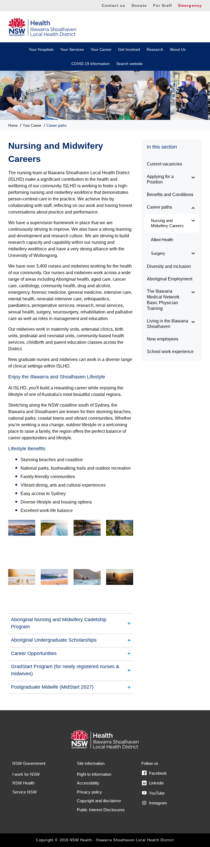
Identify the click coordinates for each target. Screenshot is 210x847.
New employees (162, 339)
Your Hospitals (41, 49)
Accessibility (88, 783)
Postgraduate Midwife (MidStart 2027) (52, 687)
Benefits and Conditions (170, 194)
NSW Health (23, 783)
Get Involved (129, 49)
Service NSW (24, 792)
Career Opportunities (34, 653)
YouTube (156, 793)
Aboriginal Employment (169, 279)
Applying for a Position (160, 179)
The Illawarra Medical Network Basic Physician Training (163, 299)
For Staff (162, 5)
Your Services (72, 49)
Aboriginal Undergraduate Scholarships (54, 640)
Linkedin (156, 783)
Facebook (157, 773)
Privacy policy (89, 792)
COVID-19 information (90, 63)
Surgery (158, 253)
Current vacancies (164, 164)
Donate (139, 5)
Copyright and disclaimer (99, 800)
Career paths (56, 125)
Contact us (113, 5)
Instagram (157, 803)
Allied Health (162, 239)
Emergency (190, 5)
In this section (162, 147)
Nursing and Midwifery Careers (167, 223)
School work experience (170, 351)
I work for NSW (26, 774)
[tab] (70, 623)
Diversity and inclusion (169, 266)
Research (155, 49)
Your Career (101, 49)
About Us (178, 49)
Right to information (94, 774)
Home (13, 125)
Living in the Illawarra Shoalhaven (167, 324)
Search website (129, 63)
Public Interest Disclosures (101, 809)
